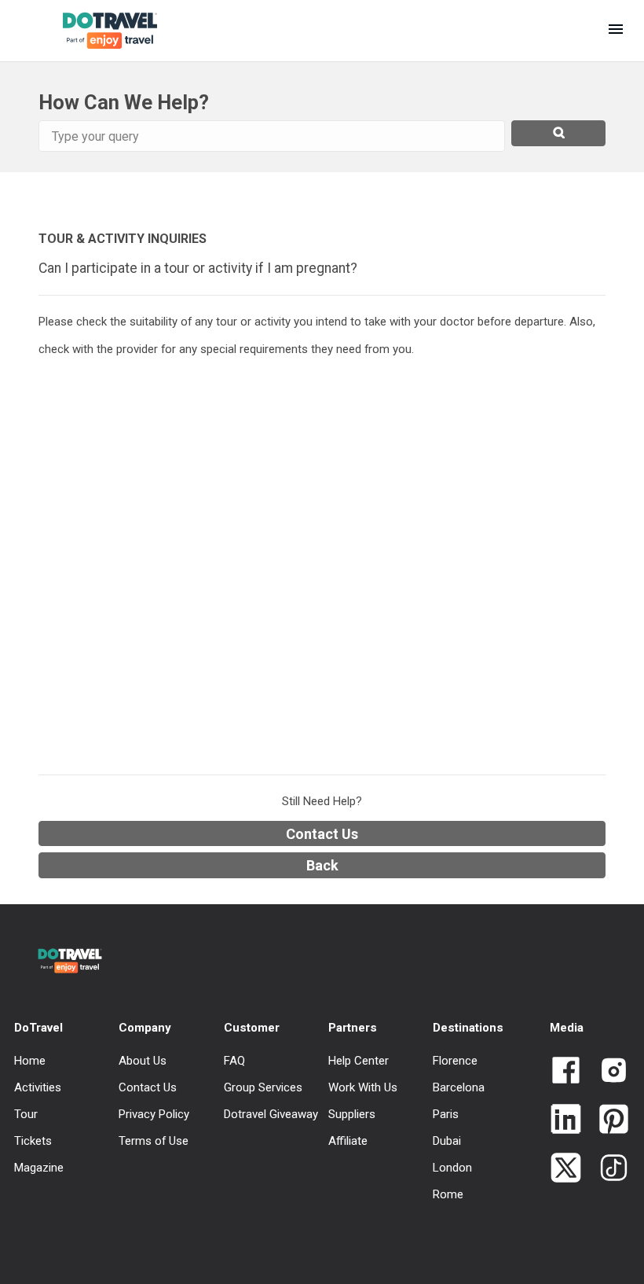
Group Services (263, 1087)
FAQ (234, 1061)
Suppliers (351, 1114)
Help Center (358, 1061)
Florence (455, 1061)
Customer (252, 1028)
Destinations (468, 1028)
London (452, 1168)
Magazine (39, 1168)
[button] (615, 31)
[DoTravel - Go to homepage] (97, 30)
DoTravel (38, 1028)
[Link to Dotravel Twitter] (566, 1169)
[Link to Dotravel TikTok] (607, 1169)
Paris (446, 1114)
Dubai (447, 1141)
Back (322, 865)
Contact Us (322, 834)
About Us (142, 1061)
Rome (448, 1194)
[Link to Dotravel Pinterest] (607, 1120)
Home (30, 1061)
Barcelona (459, 1087)
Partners (352, 1028)
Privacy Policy (154, 1114)
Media (567, 1028)
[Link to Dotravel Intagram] (607, 1071)
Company (145, 1028)
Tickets (33, 1141)
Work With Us (362, 1087)
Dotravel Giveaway (271, 1114)
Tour (26, 1114)
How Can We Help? (123, 102)
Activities (37, 1087)
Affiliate (348, 1141)
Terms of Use (153, 1141)
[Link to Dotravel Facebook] (566, 1071)
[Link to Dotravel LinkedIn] (566, 1120)
